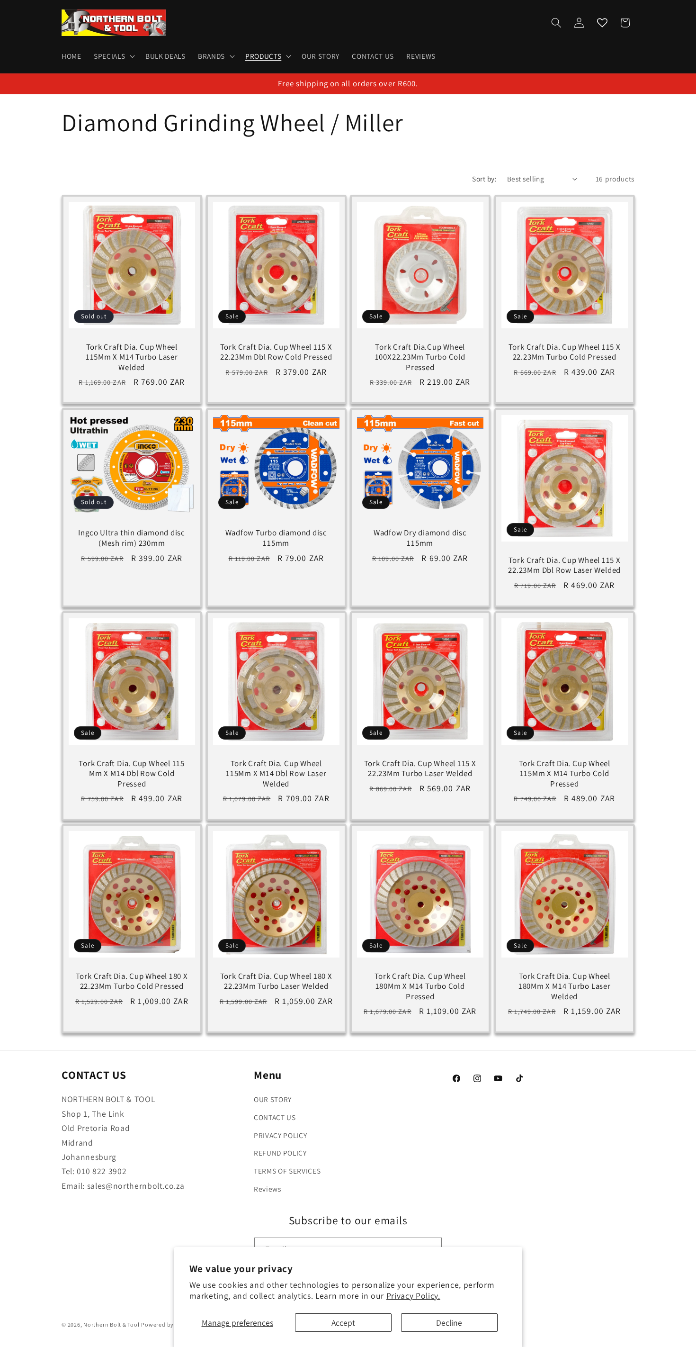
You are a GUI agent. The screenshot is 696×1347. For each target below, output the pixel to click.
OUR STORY (273, 1099)
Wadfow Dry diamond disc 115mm (420, 538)
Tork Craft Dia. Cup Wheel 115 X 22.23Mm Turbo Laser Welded (420, 768)
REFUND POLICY (280, 1152)
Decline (449, 1322)
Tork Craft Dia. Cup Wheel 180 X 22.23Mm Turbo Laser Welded (276, 982)
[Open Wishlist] (602, 22)
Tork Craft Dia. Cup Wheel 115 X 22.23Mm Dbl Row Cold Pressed (276, 352)
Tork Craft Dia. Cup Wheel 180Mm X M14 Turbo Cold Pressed (420, 987)
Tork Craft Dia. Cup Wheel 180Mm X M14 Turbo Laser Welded (564, 987)
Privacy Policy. (413, 1295)
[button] (113, 56)
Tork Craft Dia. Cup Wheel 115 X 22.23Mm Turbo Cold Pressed (564, 352)
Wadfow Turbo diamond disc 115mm (276, 538)
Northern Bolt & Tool (111, 1324)
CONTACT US (275, 1117)
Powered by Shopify (168, 1324)
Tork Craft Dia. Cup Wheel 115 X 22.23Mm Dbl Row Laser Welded (564, 565)
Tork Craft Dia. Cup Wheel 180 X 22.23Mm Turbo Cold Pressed (132, 982)
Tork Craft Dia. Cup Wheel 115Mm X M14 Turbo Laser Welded (132, 357)
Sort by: (484, 178)
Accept (343, 1322)
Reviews (267, 1188)
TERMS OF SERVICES (287, 1170)
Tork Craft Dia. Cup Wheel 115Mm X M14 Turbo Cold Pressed (564, 773)
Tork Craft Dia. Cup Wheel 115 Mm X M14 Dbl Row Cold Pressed (132, 773)
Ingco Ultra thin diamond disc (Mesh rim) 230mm (131, 538)
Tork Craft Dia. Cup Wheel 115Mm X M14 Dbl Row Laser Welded (276, 773)
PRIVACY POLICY (280, 1135)
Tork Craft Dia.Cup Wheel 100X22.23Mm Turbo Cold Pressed (420, 357)
